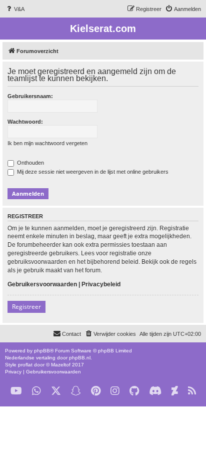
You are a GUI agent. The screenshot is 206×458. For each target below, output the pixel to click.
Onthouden (30, 163)
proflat (25, 364)
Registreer (26, 306)
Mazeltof (60, 364)
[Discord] (155, 391)
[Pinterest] (95, 391)
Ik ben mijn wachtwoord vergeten (48, 143)
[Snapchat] (76, 391)
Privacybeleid (101, 284)
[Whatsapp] (37, 391)
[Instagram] (115, 391)
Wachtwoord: (25, 122)
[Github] (134, 391)
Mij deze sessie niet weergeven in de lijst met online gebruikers (92, 172)
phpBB (42, 350)
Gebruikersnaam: (30, 96)
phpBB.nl (79, 357)
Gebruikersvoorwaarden (42, 284)
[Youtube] (16, 391)
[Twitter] (56, 391)
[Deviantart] (174, 391)
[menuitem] (14, 9)
